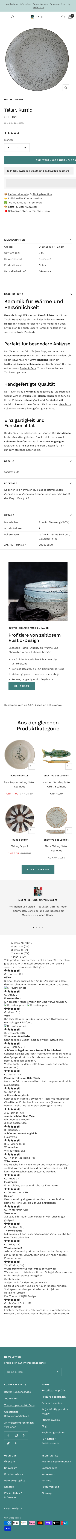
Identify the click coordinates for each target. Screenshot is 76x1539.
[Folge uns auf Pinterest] (24, 1435)
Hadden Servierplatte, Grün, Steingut (57, 784)
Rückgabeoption (42, 194)
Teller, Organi (19, 846)
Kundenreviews (13, 1474)
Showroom (43, 211)
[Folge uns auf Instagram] (16, 1435)
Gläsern (50, 445)
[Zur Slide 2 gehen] (36, 927)
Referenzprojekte (14, 1480)
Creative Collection (56, 776)
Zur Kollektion (38, 869)
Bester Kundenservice (17, 1391)
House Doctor (14, 99)
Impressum (48, 1474)
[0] (63, 17)
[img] (11, 970)
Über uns (9, 1461)
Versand (46, 1480)
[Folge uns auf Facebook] (8, 1435)
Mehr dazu (38, 7)
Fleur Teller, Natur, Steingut (56, 848)
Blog (44, 1426)
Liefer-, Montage (18, 194)
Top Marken (11, 1398)
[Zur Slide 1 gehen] (33, 927)
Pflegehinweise (51, 1419)
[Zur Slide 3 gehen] (39, 927)
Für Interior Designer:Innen (51, 1440)
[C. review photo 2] (38, 1005)
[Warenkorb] (70, 17)
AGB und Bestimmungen (56, 1461)
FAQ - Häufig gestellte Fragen (55, 1411)
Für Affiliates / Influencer (13, 1495)
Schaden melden (52, 1403)
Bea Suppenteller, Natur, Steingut (19, 784)
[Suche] (12, 17)
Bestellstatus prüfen (54, 1390)
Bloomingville (19, 776)
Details (9, 461)
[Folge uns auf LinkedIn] (16, 1443)
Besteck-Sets (28, 368)
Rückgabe (10, 483)
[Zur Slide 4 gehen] (42, 927)
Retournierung (50, 1486)
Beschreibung (13, 294)
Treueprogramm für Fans (19, 1405)
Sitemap (47, 1493)
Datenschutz (49, 1467)
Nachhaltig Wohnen (53, 1432)
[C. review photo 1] (15, 987)
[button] (12, 133)
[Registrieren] (56, 1372)
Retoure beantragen (54, 1396)
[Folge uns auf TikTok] (8, 1443)
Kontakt (9, 1486)
